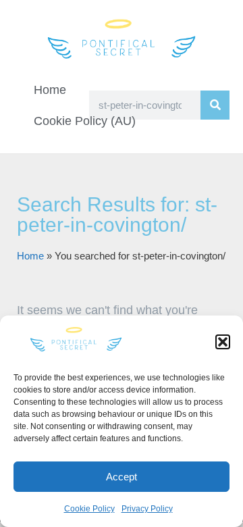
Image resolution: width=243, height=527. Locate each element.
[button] (223, 342)
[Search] (215, 105)
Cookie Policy (89, 508)
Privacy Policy (147, 508)
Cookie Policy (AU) (85, 121)
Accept (121, 476)
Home (50, 90)
